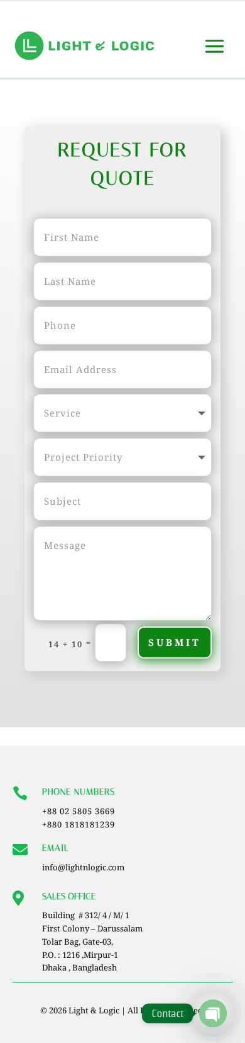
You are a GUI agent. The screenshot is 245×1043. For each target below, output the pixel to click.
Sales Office (68, 896)
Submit (174, 642)
